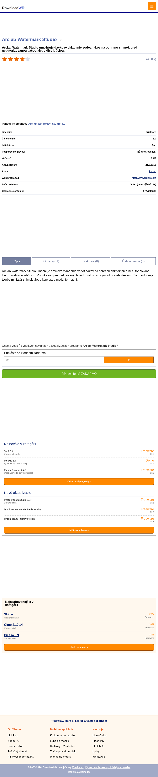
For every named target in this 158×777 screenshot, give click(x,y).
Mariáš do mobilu (60, 756)
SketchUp (98, 746)
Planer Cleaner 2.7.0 (15, 470)
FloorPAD (98, 740)
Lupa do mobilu (59, 740)
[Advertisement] (79, 23)
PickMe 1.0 (10, 460)
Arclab (152, 171)
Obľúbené (14, 729)
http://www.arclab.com (144, 178)
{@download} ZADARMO (79, 373)
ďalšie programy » (79, 647)
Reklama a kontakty (79, 772)
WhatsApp (98, 756)
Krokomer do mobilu (62, 735)
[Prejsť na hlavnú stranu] (13, 9)
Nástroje (97, 729)
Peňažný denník (17, 751)
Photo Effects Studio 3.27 (18, 500)
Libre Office (99, 735)
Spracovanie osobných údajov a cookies (108, 767)
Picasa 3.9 (11, 635)
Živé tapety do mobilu (63, 751)
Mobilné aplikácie (61, 729)
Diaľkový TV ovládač (62, 746)
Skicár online (15, 746)
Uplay (95, 751)
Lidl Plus (13, 735)
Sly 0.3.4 (8, 451)
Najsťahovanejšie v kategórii (19, 603)
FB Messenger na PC (21, 756)
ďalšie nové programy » (79, 481)
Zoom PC (13, 740)
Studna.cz (78, 767)
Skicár (8, 614)
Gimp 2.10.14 (13, 624)
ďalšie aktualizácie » (79, 530)
